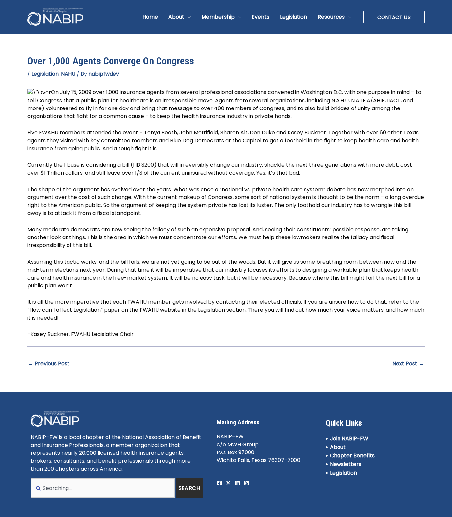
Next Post (408, 363)
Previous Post (48, 363)
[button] (187, 17)
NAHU (68, 74)
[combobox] (103, 488)
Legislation (45, 74)
